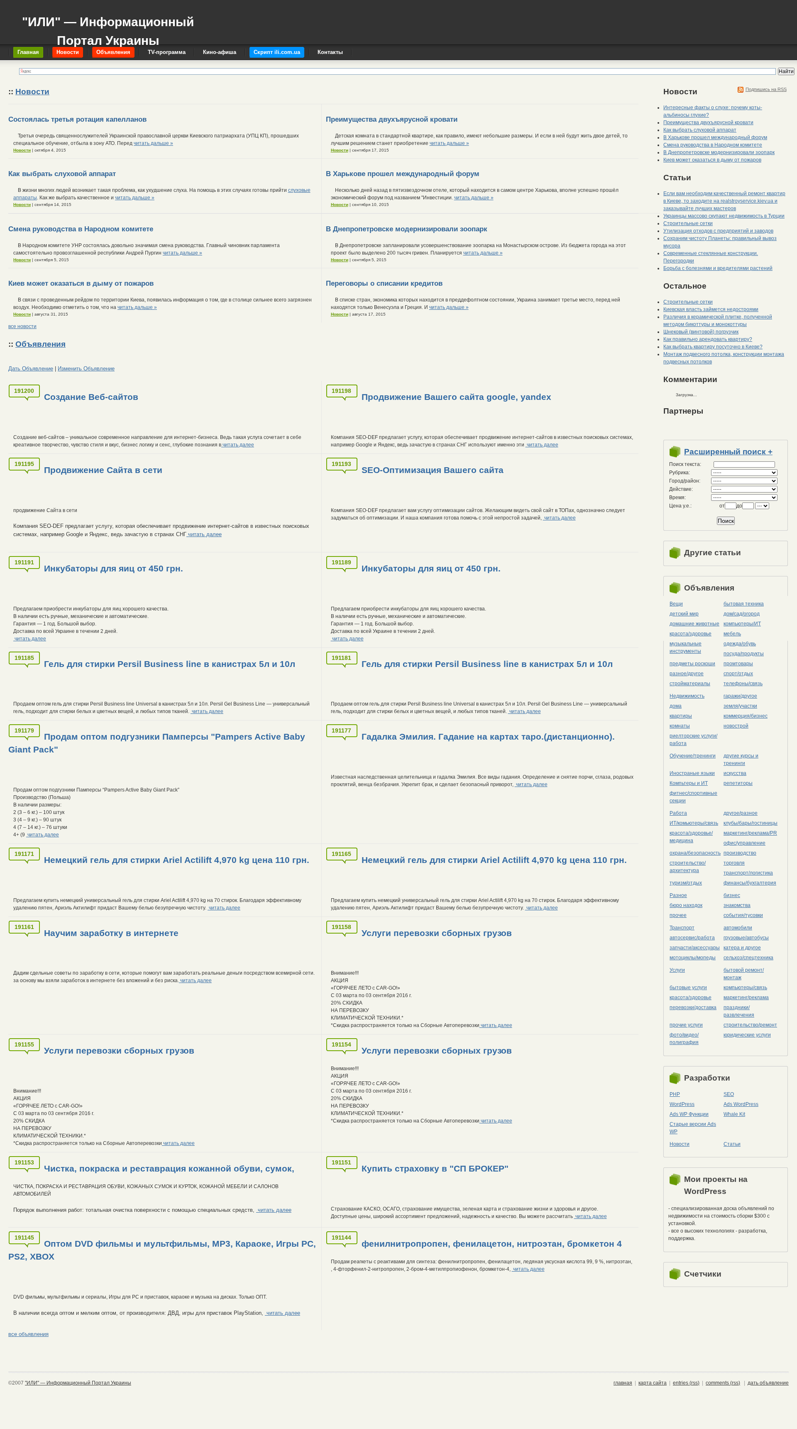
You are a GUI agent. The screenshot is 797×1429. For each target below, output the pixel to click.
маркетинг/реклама (746, 997)
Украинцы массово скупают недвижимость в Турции (724, 216)
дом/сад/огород (742, 614)
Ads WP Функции (689, 1114)
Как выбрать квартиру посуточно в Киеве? (713, 347)
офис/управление (744, 843)
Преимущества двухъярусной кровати (391, 119)
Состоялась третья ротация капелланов (77, 119)
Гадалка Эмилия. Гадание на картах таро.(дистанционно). (488, 736)
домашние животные (694, 624)
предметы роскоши (692, 664)
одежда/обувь (740, 644)
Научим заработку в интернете (111, 933)
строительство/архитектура (688, 866)
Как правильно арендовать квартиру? (707, 339)
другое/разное (741, 813)
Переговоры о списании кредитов (384, 283)
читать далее (237, 445)
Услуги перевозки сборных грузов (437, 933)
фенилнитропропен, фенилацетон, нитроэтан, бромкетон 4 (492, 1243)
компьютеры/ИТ (742, 624)
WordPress (682, 1104)
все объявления (28, 1334)
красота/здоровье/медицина (691, 836)
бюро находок (686, 905)
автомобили (738, 928)
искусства (735, 773)
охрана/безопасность (695, 853)
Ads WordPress (741, 1104)
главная (623, 1383)
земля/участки (740, 706)
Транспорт (682, 928)
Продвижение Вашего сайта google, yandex (456, 397)
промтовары (738, 664)
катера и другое (742, 948)
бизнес (732, 895)
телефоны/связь (743, 683)
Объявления (40, 344)
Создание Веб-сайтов (91, 397)
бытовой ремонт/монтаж (744, 973)
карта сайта (652, 1383)
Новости (32, 91)
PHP (675, 1094)
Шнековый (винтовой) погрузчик (700, 332)
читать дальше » (153, 143)
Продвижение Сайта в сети (103, 470)
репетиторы (738, 783)
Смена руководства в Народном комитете (80, 229)
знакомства (737, 905)
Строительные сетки (688, 223)
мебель (732, 634)
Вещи (676, 604)
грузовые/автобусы (746, 938)
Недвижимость (687, 696)
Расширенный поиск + (728, 451)
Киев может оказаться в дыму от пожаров (81, 283)
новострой (736, 726)
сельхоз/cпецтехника (748, 958)
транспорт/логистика (748, 873)
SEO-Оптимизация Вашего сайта (433, 470)
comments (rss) (723, 1383)
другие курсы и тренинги (741, 759)
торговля (734, 863)
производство (740, 853)
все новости (22, 326)
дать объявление (768, 1383)
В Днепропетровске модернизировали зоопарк (406, 229)
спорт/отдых (738, 674)
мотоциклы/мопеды (693, 958)
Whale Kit (734, 1114)
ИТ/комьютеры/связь (694, 823)
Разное (678, 895)
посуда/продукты (744, 654)
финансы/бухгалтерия (750, 883)
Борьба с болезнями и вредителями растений (718, 268)
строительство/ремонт (750, 1025)
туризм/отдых (686, 883)
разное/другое (687, 674)
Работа (678, 813)
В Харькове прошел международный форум (402, 174)
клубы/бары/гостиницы (750, 823)
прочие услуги (686, 1025)
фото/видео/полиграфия (684, 1038)
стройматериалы (690, 683)
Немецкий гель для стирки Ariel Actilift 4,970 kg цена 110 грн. (176, 860)
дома (676, 706)
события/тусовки (743, 915)
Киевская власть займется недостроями (710, 309)
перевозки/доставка (693, 1007)
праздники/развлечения (739, 1011)
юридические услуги (747, 1035)
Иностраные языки (692, 773)
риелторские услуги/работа (693, 739)
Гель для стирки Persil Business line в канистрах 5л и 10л (169, 664)
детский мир (684, 614)
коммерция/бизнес (746, 716)
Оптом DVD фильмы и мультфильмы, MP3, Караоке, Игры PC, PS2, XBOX (162, 1250)
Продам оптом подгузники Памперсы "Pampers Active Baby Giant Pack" (156, 743)
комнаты (680, 726)
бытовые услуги (688, 987)
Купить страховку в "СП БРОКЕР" (435, 1168)
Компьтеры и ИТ (689, 783)
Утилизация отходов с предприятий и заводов (718, 231)
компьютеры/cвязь (745, 987)
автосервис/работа (692, 938)
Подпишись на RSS (766, 89)
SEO (729, 1094)
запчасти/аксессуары (695, 948)
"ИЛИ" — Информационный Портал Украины (108, 27)
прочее (678, 915)
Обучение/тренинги (693, 756)
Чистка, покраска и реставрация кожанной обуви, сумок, (169, 1168)
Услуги (677, 970)
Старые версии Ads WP (693, 1128)
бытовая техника (744, 604)
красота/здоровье (690, 634)
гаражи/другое (740, 696)
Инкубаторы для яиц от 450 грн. (113, 568)
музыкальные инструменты (686, 647)
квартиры (681, 716)
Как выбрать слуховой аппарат (62, 174)
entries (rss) (686, 1383)
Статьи (732, 1144)
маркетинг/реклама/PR (750, 833)
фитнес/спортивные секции (693, 797)
